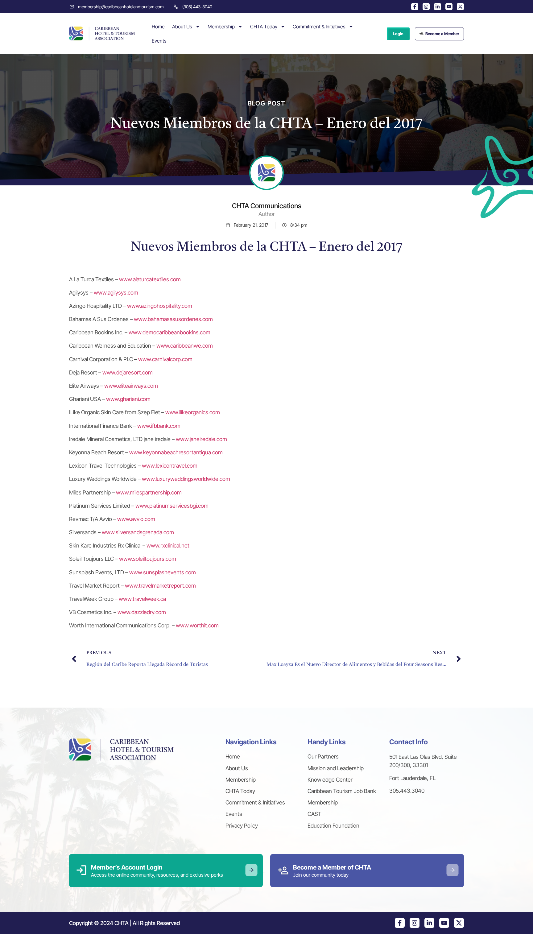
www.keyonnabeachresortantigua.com (176, 452)
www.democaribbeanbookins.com (169, 332)
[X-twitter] (460, 6)
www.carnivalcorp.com (165, 359)
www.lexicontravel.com (169, 465)
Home (158, 26)
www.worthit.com (197, 625)
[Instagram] (426, 6)
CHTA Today (263, 26)
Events (159, 41)
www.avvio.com (136, 519)
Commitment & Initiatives (319, 26)
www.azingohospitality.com (159, 306)
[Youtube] (448, 6)
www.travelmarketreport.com (160, 585)
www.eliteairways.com (131, 385)
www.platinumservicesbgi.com (172, 505)
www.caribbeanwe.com (184, 345)
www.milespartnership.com (149, 492)
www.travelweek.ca (142, 599)
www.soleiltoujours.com (147, 559)
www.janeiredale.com (201, 439)
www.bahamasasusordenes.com (173, 319)
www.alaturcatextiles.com (150, 279)
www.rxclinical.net (168, 545)
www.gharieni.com (128, 399)
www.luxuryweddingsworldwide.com (186, 479)
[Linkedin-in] (437, 6)
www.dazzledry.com (142, 612)
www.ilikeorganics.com (192, 412)
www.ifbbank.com (158, 426)
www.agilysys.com (116, 292)
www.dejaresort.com (127, 372)
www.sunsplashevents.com (162, 572)
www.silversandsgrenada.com (138, 532)
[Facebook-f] (414, 6)
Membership (221, 26)
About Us (182, 26)
